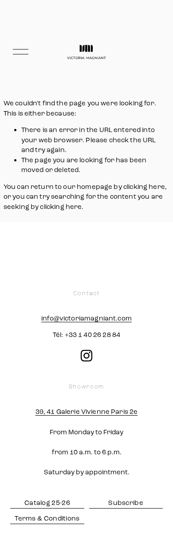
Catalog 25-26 (47, 503)
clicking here (144, 187)
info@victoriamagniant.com (86, 318)
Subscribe (125, 503)
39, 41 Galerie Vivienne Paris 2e (86, 412)
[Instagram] (86, 355)
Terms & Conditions (47, 518)
